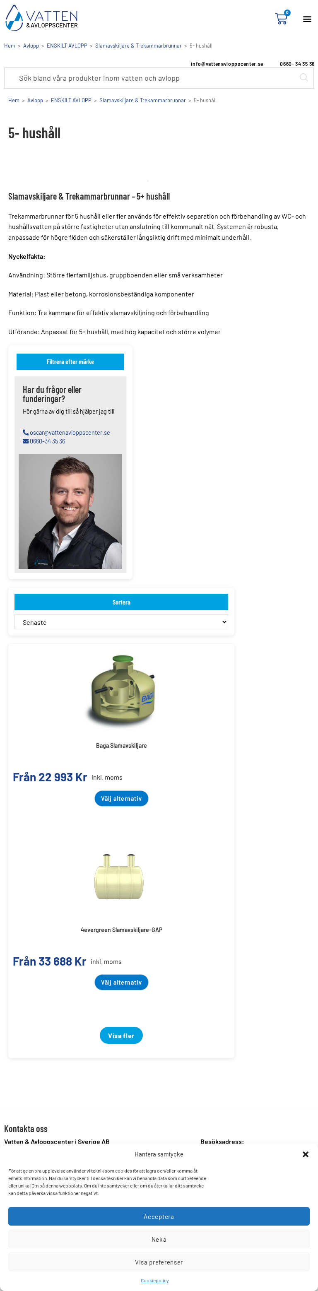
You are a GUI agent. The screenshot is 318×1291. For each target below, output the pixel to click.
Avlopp (31, 45)
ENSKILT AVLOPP (67, 45)
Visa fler (121, 1035)
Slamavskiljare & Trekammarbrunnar (138, 45)
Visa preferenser (159, 1262)
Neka (159, 1239)
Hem (9, 45)
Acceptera (159, 1216)
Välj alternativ (121, 798)
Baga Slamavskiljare (121, 745)
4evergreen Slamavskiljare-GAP (121, 929)
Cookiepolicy (155, 1280)
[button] (305, 1154)
